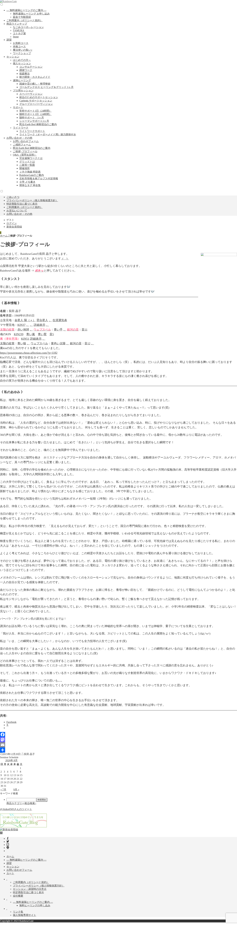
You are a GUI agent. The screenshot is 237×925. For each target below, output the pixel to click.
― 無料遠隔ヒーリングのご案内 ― (26, 10)
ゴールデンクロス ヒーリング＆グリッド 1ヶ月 (46, 87)
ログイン (11, 223)
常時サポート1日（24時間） (35, 110)
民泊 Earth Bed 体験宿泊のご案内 (38, 124)
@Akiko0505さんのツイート (16, 809)
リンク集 (18, 911)
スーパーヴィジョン (31, 93)
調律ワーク (25, 70)
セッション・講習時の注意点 (29, 889)
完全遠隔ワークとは (31, 158)
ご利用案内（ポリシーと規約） (24, 20)
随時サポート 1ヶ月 (31, 117)
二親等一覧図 (27, 165)
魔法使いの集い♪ (22, 50)
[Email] (118, 744)
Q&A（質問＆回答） (25, 154)
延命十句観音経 (22, 17)
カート (10, 873)
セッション (12, 56)
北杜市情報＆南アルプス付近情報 (38, 178)
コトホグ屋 (19, 33)
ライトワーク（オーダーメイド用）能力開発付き (47, 134)
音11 (84, 329)
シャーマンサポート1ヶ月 (34, 121)
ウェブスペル (39, 343)
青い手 (58, 329)
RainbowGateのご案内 (31, 175)
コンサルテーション (31, 66)
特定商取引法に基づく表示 (21, 203)
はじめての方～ (22, 60)
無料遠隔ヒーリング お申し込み (31, 13)
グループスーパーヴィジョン (36, 104)
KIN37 (21, 324)
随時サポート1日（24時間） (35, 114)
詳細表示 (39, 324)
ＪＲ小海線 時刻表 (30, 171)
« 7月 (3, 789)
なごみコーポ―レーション (28, 27)
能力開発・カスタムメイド (34, 77)
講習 (9, 39)
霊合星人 (42, 320)
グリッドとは (27, 161)
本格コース (19, 46)
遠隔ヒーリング (22, 80)
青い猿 (21, 343)
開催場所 (24, 168)
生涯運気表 (60, 320)
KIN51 (25, 338)
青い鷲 (42, 334)
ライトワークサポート (32, 131)
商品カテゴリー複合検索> (21, 803)
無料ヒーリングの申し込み (34, 905)
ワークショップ (22, 53)
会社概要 (18, 895)
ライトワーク (20, 127)
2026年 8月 (11, 760)
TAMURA (18, 30)
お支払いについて (16, 210)
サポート (18, 107)
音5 (51, 334)
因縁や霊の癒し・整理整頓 (34, 83)
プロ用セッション (23, 90)
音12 (87, 343)
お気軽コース (20, 43)
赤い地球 (23, 329)
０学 (3, 320)
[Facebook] (118, 734)
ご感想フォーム (22, 144)
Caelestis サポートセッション (35, 100)
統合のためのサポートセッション (38, 97)
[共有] (118, 750)
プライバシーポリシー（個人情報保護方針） (32, 200)
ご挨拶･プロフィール (25, 151)
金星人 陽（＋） (25, 320)
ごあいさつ (12, 197)
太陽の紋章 (7, 343)
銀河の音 (76, 343)
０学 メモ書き (27, 181)
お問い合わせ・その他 (19, 137)
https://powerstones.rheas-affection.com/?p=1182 (28, 352)
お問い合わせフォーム (26, 141)
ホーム (4, 235)
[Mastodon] (118, 739)
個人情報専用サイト (24, 915)
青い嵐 (30, 334)
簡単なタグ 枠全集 (30, 185)
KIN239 (18, 334)
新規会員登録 (14, 226)
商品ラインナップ (16, 23)
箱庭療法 (24, 73)
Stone (16, 36)
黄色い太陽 (58, 343)
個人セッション (22, 63)
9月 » (16, 789)
